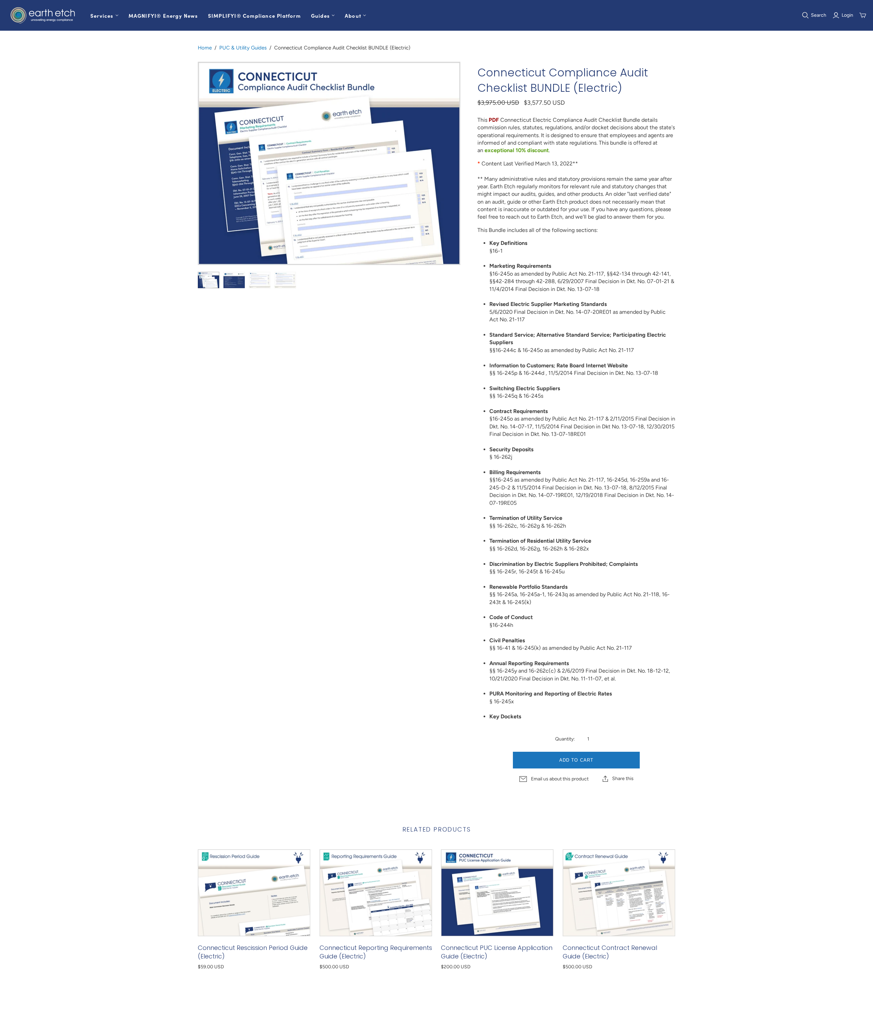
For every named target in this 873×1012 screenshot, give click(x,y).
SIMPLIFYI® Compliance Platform (254, 15)
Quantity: (565, 739)
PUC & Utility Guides (243, 48)
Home (205, 48)
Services (102, 15)
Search (818, 15)
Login (847, 15)
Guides (320, 15)
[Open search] (805, 15)
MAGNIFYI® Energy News (163, 15)
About (353, 15)
